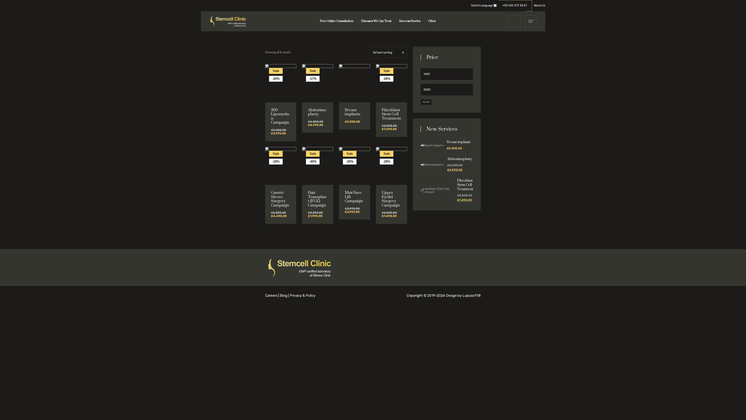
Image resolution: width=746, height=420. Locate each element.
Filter (426, 102)
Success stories (409, 21)
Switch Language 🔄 (484, 5)
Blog (283, 295)
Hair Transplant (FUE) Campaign (317, 199)
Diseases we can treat (376, 21)
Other (432, 21)
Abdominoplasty (317, 112)
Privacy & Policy (302, 295)
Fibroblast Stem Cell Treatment (391, 114)
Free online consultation (336, 21)
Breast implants (352, 112)
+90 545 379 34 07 (515, 5)
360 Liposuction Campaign (280, 116)
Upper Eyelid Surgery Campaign (391, 199)
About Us (539, 5)
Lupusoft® (472, 295)
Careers (271, 295)
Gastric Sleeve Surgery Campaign (280, 199)
